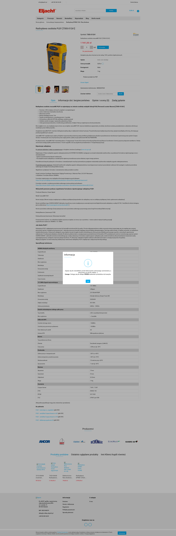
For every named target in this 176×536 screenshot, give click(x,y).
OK (88, 281)
